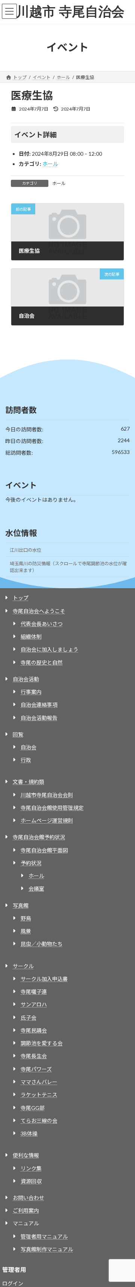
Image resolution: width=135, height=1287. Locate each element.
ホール (50, 164)
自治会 (28, 747)
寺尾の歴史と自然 (42, 662)
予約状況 (31, 863)
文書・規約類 (28, 782)
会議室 (36, 888)
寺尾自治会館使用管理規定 (52, 807)
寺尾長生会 (34, 1056)
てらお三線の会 (39, 1120)
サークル (23, 966)
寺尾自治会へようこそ (39, 611)
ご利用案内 (26, 1210)
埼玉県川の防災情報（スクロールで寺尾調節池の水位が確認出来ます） (68, 567)
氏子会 (28, 1017)
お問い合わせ (28, 1197)
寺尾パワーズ (36, 1069)
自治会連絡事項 (39, 704)
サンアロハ (34, 1004)
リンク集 (31, 1168)
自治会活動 (26, 679)
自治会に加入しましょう (49, 649)
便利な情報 (26, 1155)
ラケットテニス (39, 1094)
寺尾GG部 (33, 1108)
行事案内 (31, 692)
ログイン (12, 1283)
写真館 (20, 905)
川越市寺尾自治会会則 (47, 795)
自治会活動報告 (39, 718)
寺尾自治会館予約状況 (39, 837)
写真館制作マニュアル (47, 1249)
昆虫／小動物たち (42, 944)
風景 (26, 931)
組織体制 (31, 636)
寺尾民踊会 (34, 1030)
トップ (20, 598)
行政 (26, 760)
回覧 (18, 734)
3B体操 (29, 1133)
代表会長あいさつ (42, 624)
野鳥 (26, 918)
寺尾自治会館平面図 (44, 850)
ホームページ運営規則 (47, 820)
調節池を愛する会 (42, 1043)
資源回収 (31, 1181)
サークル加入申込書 (44, 979)
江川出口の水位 (25, 550)
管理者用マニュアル (44, 1236)
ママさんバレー (39, 1082)
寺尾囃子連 (34, 991)
